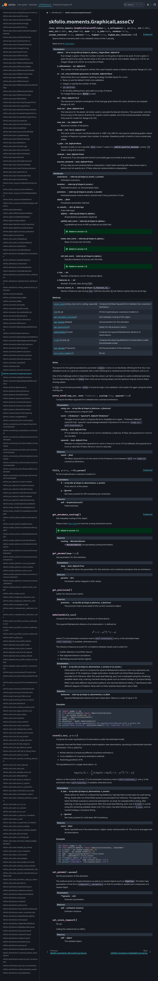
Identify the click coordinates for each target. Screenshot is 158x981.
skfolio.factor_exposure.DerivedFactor (18, 189)
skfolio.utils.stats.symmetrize (14, 883)
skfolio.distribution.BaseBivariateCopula (19, 927)
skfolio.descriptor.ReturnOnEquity (16, 153)
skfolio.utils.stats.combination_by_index (18, 790)
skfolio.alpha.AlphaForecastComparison (18, 224)
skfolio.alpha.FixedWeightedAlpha (16, 217)
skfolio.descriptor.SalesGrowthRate (16, 164)
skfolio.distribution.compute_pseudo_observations (20, 954)
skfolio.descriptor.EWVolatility (14, 99)
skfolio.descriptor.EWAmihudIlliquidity (18, 63)
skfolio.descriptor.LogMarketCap (16, 135)
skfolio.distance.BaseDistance (14, 387)
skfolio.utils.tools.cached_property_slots (18, 707)
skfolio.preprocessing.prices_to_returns (18, 700)
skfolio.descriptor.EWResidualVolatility (18, 91)
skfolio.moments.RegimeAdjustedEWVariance (20, 328)
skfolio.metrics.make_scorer (14, 593)
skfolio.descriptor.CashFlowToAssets (17, 37)
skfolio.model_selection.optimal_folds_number (20, 588)
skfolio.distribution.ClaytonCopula (16, 938)
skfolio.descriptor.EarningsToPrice (16, 106)
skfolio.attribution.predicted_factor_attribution (20, 275)
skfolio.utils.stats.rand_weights (15, 858)
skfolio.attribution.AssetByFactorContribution (20, 254)
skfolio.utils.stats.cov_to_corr (14, 811)
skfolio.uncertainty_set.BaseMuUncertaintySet (20, 431)
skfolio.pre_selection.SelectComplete (17, 496)
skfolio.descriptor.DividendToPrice (16, 59)
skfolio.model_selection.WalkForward (17, 524)
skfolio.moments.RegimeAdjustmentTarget (20, 341)
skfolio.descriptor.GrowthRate (14, 128)
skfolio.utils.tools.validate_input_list (17, 772)
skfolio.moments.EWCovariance (15, 348)
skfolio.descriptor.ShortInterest (15, 179)
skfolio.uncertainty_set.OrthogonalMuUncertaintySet (20, 470)
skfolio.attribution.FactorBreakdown (17, 267)
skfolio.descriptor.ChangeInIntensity (17, 44)
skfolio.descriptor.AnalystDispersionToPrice (20, 12)
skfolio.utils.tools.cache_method (15, 722)
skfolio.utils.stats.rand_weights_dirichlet (18, 862)
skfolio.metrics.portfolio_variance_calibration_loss (20, 622)
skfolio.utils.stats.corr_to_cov (14, 804)
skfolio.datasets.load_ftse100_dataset (17, 652)
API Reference (45, 4)
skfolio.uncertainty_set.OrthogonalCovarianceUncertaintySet (20, 476)
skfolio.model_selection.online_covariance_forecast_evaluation (20, 575)
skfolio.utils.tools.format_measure (16, 744)
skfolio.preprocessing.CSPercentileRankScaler (20, 683)
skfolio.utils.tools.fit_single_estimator (17, 740)
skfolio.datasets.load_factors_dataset (17, 648)
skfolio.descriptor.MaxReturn (14, 143)
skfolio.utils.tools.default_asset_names (18, 733)
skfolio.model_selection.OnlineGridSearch (19, 540)
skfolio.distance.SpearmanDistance (17, 398)
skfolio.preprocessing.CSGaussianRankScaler (20, 677)
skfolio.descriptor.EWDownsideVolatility (18, 70)
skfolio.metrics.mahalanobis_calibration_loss (20, 609)
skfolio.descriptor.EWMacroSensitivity (17, 74)
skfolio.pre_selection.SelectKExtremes (18, 489)
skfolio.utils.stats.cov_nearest (14, 808)
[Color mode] (149, 5)
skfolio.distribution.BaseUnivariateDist (18, 894)
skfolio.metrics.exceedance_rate (15, 604)
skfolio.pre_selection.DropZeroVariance (18, 485)
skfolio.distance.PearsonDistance (16, 391)
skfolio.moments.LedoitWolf (14, 362)
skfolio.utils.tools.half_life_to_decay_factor (19, 751)
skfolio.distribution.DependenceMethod (19, 923)
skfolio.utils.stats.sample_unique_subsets (19, 866)
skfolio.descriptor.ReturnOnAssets (16, 150)
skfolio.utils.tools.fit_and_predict (16, 736)
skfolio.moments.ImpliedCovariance (17, 377)
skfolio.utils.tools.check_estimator (16, 725)
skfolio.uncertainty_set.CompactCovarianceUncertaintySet (20, 425)
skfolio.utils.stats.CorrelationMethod (17, 242)
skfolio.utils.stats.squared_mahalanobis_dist (20, 869)
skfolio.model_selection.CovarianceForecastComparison (20, 558)
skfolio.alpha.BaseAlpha (12, 209)
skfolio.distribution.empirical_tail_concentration (20, 960)
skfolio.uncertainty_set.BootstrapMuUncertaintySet (20, 457)
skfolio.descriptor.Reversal (13, 157)
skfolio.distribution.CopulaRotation (17, 973)
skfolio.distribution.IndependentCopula (18, 949)
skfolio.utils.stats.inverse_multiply (16, 826)
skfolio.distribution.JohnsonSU (15, 905)
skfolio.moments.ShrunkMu (14, 305)
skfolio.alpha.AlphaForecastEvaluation (18, 228)
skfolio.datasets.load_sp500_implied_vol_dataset (20, 660)
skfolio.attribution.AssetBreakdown (17, 250)
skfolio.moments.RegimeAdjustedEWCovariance (20, 382)
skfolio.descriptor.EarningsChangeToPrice (19, 102)
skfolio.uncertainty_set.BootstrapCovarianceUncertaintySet (20, 463)
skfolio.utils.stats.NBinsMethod (15, 776)
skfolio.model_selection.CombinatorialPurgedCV (20, 528)
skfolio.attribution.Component (15, 264)
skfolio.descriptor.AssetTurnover (15, 16)
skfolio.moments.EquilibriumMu (15, 308)
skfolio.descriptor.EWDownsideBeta (17, 66)
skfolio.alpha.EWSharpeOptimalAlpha (17, 213)
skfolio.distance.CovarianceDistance (17, 402)
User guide (22, 4)
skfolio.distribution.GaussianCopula (17, 931)
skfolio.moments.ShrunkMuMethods (17, 312)
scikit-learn (69, 43)
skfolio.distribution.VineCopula (15, 920)
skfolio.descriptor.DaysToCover (15, 52)
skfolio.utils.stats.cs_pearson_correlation (19, 815)
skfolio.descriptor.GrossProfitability (17, 124)
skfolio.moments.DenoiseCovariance (17, 355)
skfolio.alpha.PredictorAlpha (14, 220)
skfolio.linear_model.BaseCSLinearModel (19, 504)
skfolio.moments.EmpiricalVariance (17, 319)
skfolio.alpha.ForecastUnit (13, 235)
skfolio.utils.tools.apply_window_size (17, 711)
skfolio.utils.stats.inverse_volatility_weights (20, 830)
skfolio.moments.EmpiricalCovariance (18, 344)
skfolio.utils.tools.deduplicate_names (17, 729)
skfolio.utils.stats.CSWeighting (15, 239)
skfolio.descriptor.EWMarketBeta (16, 77)
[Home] (47, 12)
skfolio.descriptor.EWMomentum (16, 81)
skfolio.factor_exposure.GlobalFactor (17, 199)
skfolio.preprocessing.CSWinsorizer (17, 696)
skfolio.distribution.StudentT (14, 901)
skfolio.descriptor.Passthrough (15, 146)
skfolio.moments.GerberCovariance (17, 351)
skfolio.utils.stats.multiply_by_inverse (17, 847)
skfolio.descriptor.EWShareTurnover (17, 95)
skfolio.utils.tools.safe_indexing (15, 765)
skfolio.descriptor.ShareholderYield (17, 176)
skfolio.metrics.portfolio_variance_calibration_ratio (20, 628)
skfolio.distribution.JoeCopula (14, 945)
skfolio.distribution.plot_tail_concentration (19, 965)
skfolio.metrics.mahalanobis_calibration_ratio (20, 615)
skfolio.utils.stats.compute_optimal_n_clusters (20, 799)
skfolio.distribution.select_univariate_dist (19, 912)
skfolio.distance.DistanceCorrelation (17, 405)
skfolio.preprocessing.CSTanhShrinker (18, 692)
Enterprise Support (61, 4)
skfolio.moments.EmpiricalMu (14, 297)
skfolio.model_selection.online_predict (18, 567)
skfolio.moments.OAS (11, 366)
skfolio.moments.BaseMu (13, 294)
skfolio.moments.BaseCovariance (16, 333)
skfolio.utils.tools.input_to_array (15, 755)
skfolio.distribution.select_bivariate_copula (20, 969)
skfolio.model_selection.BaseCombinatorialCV (20, 518)
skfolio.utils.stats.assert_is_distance (17, 779)
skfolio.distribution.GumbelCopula (16, 942)
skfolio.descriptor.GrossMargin (15, 120)
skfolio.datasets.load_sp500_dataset (17, 641)
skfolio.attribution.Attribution (14, 246)
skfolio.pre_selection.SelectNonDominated (19, 493)
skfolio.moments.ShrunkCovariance (17, 370)
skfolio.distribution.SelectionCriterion (18, 890)
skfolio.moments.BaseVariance (15, 316)
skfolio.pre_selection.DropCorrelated (17, 482)
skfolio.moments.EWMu (12, 301)
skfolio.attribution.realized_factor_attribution (20, 282)
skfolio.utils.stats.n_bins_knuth (15, 855)
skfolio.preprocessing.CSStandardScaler (18, 689)
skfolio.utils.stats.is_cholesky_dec (16, 837)
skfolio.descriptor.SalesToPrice (15, 172)
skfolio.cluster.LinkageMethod (15, 417)
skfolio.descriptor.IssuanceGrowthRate (18, 132)
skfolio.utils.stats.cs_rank (13, 819)
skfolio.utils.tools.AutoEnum (14, 703)
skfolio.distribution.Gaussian (14, 898)
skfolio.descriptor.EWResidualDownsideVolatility (20, 86)
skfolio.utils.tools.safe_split (13, 768)
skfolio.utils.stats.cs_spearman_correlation (19, 822)
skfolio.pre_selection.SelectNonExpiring (18, 500)
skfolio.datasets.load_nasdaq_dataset (17, 656)
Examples (33, 4)
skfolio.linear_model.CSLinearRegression (19, 507)
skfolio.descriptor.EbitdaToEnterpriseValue (19, 110)
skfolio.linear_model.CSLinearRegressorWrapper (20, 512)
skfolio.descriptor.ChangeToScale (16, 48)
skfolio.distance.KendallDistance (16, 395)
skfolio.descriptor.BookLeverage (15, 23)
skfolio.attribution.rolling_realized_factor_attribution (20, 288)
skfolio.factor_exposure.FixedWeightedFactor (20, 194)
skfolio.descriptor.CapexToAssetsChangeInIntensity (20, 32)
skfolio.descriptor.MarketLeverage (16, 139)
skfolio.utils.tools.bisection (13, 718)
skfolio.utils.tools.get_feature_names (17, 747)
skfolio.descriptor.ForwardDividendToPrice (19, 113)
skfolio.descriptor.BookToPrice (15, 27)
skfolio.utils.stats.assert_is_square (16, 783)
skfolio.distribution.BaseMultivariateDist (19, 916)
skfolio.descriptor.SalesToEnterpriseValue (19, 168)
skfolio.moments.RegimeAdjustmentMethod (20, 337)
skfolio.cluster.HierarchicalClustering (17, 413)
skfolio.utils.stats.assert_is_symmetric (17, 787)
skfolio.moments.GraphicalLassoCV (17, 374)
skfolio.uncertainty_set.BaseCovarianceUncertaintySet (20, 438)
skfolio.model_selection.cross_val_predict (19, 563)
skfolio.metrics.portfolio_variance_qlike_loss (20, 634)
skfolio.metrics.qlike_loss (13, 637)
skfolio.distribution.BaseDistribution (17, 887)
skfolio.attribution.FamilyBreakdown (17, 271)
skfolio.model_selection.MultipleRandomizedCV (20, 535)
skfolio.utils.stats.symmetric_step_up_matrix (20, 879)
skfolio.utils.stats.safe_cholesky (15, 833)
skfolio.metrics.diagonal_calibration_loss (19, 597)
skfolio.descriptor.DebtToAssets (15, 55)
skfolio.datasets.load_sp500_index (16, 645)
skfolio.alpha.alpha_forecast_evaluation (18, 231)
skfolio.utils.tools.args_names (14, 714)
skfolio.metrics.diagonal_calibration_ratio (19, 601)
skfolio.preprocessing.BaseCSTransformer (19, 672)
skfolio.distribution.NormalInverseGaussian (20, 909)
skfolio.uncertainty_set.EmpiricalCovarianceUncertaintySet (20, 450)
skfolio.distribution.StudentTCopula (17, 934)
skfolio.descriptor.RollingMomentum (17, 161)
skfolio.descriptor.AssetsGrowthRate (17, 20)
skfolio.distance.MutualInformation (17, 409)
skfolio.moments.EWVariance (14, 323)
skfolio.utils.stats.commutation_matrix (18, 794)
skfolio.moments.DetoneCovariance (17, 359)
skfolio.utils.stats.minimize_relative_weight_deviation (20, 842)
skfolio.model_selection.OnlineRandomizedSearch (20, 545)
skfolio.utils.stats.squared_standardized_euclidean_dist (20, 874)
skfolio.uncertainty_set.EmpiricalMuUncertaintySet (20, 444)
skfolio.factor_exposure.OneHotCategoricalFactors (20, 204)
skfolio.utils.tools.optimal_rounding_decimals (20, 759)
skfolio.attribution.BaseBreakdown (16, 260)
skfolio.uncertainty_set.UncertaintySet (18, 420)
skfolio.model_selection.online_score (17, 570)
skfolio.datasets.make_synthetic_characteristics (20, 667)
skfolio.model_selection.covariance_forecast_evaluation (20, 582)
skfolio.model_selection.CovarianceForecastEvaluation (20, 551)
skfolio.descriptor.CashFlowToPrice (16, 41)
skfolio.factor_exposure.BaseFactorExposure (20, 184)
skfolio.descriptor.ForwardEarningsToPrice (19, 117)
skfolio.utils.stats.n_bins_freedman (16, 851)
